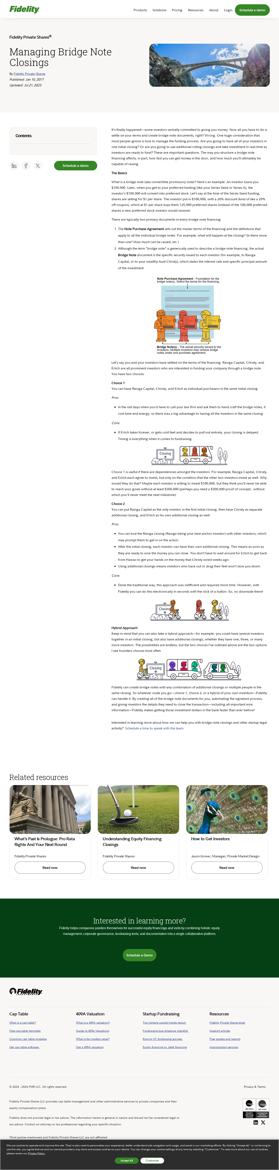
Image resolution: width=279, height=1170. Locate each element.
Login (228, 10)
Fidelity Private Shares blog (227, 1022)
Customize (152, 1160)
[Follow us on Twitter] (263, 1121)
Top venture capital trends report (164, 1022)
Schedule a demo (252, 10)
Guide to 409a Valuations (92, 1031)
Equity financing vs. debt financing (164, 1047)
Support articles (220, 1031)
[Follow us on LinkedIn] (255, 1121)
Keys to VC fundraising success (163, 1039)
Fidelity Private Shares (29, 73)
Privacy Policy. (36, 1153)
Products (140, 10)
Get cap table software (24, 1047)
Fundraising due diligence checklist (166, 1031)
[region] (139, 1154)
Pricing (177, 10)
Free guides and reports (225, 1039)
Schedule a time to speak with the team (154, 728)
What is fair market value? (92, 1039)
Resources (195, 10)
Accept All (127, 1160)
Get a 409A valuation (89, 1047)
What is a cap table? (22, 1022)
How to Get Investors (210, 838)
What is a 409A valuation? (93, 1022)
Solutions (159, 10)
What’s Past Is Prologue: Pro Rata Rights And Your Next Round (45, 841)
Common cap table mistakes (28, 1039)
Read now (50, 867)
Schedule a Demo (139, 955)
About (213, 10)
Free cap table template (25, 1031)
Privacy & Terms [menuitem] (255, 1087)
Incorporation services (224, 1047)
